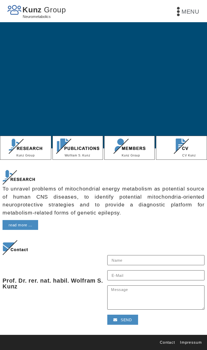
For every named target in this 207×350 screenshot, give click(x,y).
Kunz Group (25, 155)
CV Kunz (189, 155)
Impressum (191, 342)
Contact (167, 342)
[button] (20, 225)
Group (44, 10)
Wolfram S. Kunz (77, 155)
